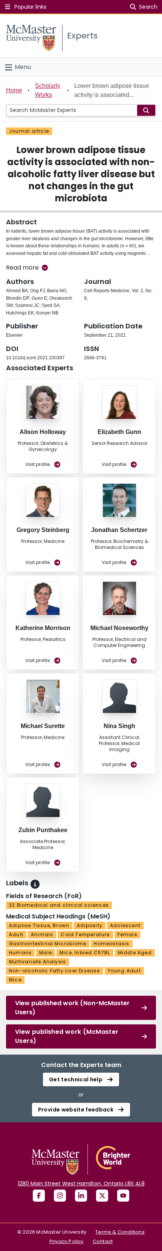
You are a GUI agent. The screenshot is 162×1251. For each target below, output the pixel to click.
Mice (15, 980)
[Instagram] (60, 1196)
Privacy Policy (66, 1241)
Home (14, 90)
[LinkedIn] (81, 1196)
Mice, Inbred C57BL (85, 952)
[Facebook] (39, 1196)
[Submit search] (146, 110)
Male (45, 952)
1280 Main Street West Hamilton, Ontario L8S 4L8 (81, 1183)
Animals (42, 934)
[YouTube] (123, 1196)
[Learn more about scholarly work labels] (35, 884)
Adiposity (89, 925)
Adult (16, 934)
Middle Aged (135, 952)
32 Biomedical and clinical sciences (59, 905)
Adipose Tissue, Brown (39, 925)
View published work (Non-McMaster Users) (72, 1007)
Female (127, 934)
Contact (103, 1241)
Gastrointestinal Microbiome (47, 943)
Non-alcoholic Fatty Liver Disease (54, 970)
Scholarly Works (47, 90)
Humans (20, 952)
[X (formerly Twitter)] (102, 1196)
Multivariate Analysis (37, 961)
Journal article (29, 131)
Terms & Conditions (120, 1232)
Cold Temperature (85, 934)
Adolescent (125, 925)
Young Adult (124, 970)
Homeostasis (111, 943)
